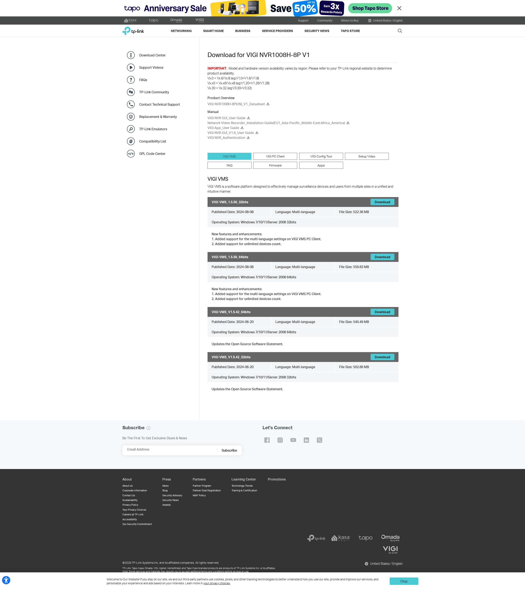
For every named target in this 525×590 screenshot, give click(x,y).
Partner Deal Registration (207, 490)
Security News (170, 500)
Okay (404, 581)
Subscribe (229, 450)
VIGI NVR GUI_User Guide (226, 118)
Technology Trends (242, 485)
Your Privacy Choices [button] (134, 509)
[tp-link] (316, 538)
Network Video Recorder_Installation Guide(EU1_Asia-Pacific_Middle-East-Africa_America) (276, 123)
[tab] (229, 156)
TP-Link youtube (293, 440)
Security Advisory (172, 495)
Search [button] (400, 31)
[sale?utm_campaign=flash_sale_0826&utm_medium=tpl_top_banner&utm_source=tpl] (262, 8)
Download (382, 202)
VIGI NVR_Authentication (226, 137)
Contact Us (128, 495)
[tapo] (365, 538)
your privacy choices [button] (216, 583)
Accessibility (129, 519)
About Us (127, 485)
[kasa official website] (130, 20)
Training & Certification (244, 490)
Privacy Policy (130, 504)
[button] (148, 428)
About (127, 479)
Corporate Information (134, 490)
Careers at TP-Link (132, 514)
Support (303, 20)
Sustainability (129, 500)
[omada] (390, 538)
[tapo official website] (153, 20)
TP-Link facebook (267, 440)
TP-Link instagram (280, 440)
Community (324, 20)
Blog (165, 490)
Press (166, 479)
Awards (166, 504)
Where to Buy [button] (349, 20)
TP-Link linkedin (306, 440)
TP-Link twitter (319, 440)
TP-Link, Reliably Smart (133, 29)
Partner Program (202, 485)
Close (399, 8)
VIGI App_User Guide (223, 128)
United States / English (388, 20)
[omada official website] (176, 20)
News (165, 485)
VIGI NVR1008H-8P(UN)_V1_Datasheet (236, 104)
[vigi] (390, 550)
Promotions (277, 479)
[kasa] (341, 538)
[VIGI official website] (199, 20)
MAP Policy (199, 495)
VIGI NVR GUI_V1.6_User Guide (231, 132)
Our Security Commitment (137, 524)
